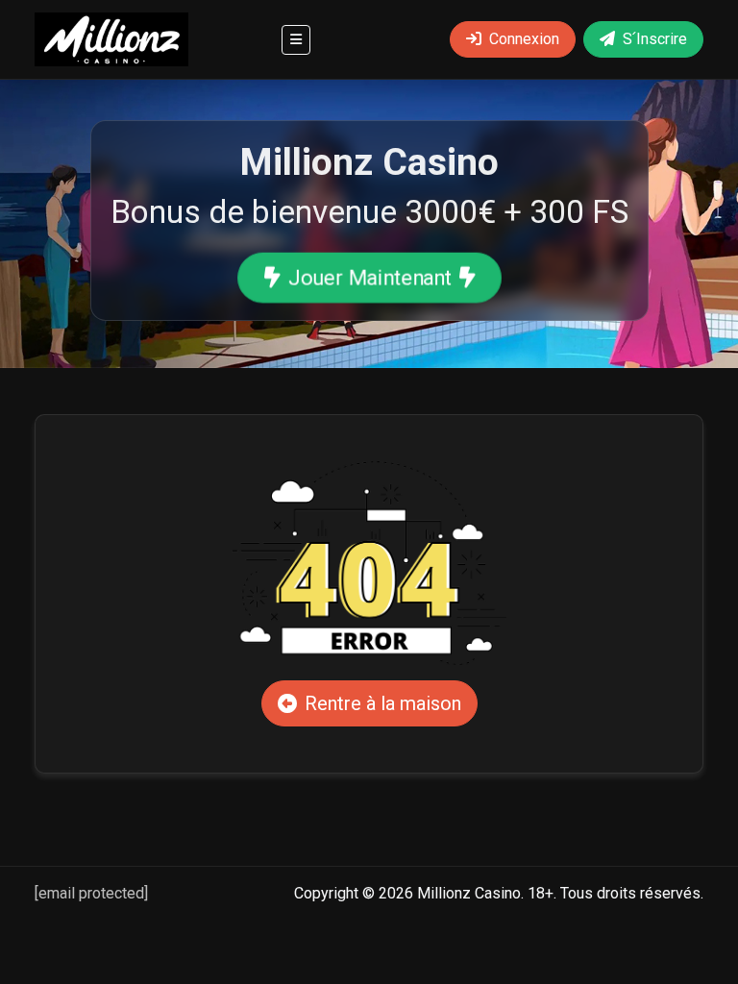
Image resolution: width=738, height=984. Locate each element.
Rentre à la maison (383, 703)
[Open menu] (296, 40)
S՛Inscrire (655, 39)
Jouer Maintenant (369, 277)
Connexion (524, 39)
